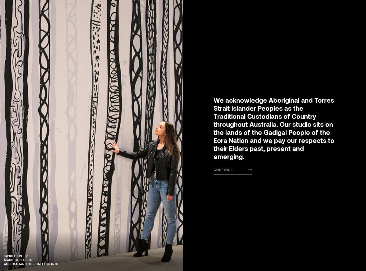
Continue (223, 170)
